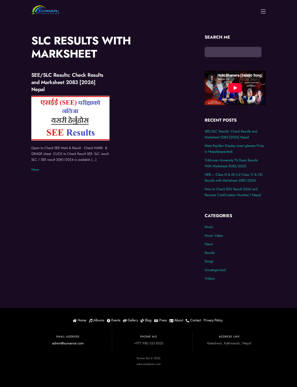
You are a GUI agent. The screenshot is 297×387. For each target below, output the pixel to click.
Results (210, 252)
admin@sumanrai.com (68, 343)
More (35, 169)
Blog (148, 320)
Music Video (214, 235)
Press (162, 320)
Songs (209, 261)
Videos (210, 278)
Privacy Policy (213, 320)
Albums (98, 320)
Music (209, 226)
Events (115, 320)
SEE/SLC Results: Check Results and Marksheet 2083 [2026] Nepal (67, 82)
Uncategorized (215, 269)
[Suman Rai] (45, 13)
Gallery (132, 320)
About (178, 320)
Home (81, 320)
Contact (195, 320)
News (209, 244)
